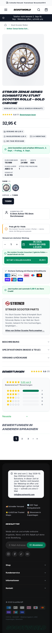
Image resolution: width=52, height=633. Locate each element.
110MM (8, 201)
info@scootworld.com (24, 494)
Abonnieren (37, 545)
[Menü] (5, 9)
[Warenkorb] (46, 9)
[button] (13, 391)
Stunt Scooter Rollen (19, 25)
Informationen (12, 580)
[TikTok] (21, 554)
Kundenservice (13, 572)
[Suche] (38, 9)
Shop (8, 565)
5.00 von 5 (26, 382)
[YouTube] (27, 554)
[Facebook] (14, 554)
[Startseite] (5, 25)
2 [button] (22, 439)
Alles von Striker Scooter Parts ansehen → (24, 330)
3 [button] (28, 439)
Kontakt (9, 588)
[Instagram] (8, 554)
